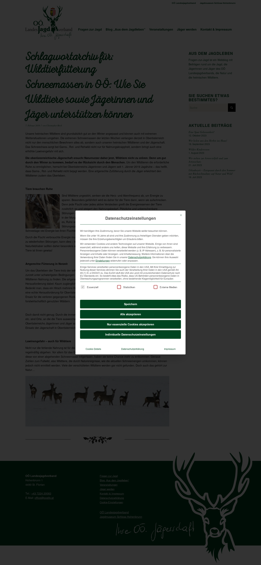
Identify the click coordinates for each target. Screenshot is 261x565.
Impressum (170, 348)
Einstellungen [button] (103, 260)
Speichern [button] (130, 304)
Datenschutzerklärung (139, 257)
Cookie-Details (93, 348)
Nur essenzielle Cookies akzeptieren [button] (130, 324)
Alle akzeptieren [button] (130, 314)
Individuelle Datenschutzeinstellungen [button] (130, 334)
